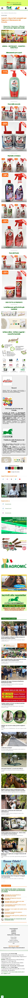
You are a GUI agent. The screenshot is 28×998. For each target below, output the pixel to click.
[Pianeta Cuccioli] (3, 508)
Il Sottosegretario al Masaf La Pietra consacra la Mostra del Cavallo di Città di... (13, 637)
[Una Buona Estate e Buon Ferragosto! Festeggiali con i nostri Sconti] (14, 867)
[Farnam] (14, 591)
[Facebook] (6, 468)
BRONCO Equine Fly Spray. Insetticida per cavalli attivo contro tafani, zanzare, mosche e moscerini (13, 790)
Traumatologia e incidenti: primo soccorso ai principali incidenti (15, 905)
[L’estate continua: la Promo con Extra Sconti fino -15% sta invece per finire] (14, 695)
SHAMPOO (21, 46)
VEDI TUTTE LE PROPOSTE (14, 302)
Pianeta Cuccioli (8, 508)
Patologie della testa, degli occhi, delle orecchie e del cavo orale (14, 902)
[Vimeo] (15, 479)
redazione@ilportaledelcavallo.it (18, 971)
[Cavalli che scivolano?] (14, 739)
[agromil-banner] (14, 572)
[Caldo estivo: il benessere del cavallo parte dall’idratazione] (14, 802)
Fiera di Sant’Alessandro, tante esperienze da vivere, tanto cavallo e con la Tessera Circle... (13, 660)
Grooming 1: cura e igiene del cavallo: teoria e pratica (16, 909)
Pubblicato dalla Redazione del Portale (14, 440)
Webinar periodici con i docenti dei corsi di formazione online (15, 919)
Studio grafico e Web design (13, 934)
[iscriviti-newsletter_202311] (14, 610)
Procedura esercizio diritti (13, 941)
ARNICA (4, 46)
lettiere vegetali (18, 332)
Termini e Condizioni (13, 940)
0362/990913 (5, 971)
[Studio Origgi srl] (14, 533)
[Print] (21, 468)
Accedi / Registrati (14, 928)
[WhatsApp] (15, 468)
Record (14, 388)
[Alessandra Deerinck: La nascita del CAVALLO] (14, 760)
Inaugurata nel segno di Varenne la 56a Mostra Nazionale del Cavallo (12, 682)
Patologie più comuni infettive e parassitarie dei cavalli (13, 895)
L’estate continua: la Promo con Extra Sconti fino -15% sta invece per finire (13, 704)
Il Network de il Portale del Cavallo (14, 409)
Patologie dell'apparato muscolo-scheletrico (13, 898)
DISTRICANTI (13, 46)
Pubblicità (13, 933)
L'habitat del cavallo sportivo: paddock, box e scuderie (15, 916)
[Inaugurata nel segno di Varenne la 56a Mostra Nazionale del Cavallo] (14, 673)
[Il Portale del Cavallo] (10, 8)
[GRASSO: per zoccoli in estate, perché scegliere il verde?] (14, 717)
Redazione (13, 931)
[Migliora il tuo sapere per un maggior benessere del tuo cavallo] (14, 845)
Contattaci (13, 930)
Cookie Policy (13, 938)
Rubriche (6, 13)
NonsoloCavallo (8, 504)
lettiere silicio (7, 332)
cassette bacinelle (14, 334)
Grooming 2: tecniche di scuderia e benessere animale (13, 913)
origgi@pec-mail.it (6, 973)
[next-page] (4, 881)
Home (2, 13)
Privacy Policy (14, 937)
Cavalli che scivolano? (6, 747)
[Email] (18, 468)
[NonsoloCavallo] (3, 504)
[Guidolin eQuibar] (14, 552)
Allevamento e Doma (12, 13)
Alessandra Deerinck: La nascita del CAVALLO (12, 768)
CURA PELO (14, 48)
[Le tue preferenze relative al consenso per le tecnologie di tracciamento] (2, 997)
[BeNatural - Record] (14, 460)
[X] (9, 468)
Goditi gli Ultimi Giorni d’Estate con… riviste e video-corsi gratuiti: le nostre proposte (13, 833)
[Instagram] (7, 479)
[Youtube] (19, 479)
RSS (14, 943)
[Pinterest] (12, 468)
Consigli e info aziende (15, 471)
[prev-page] (2, 881)
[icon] (26, 8)
